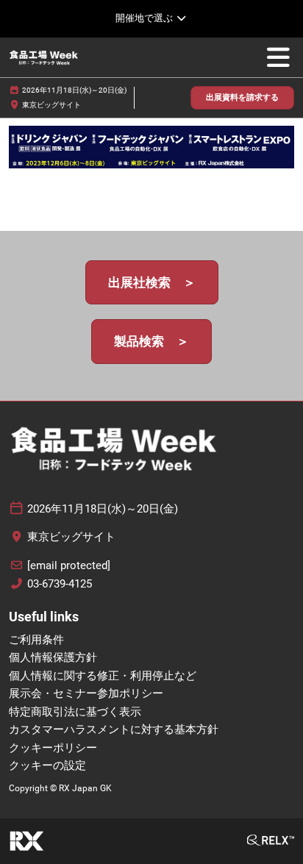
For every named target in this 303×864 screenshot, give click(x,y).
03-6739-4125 (59, 583)
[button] (242, 98)
